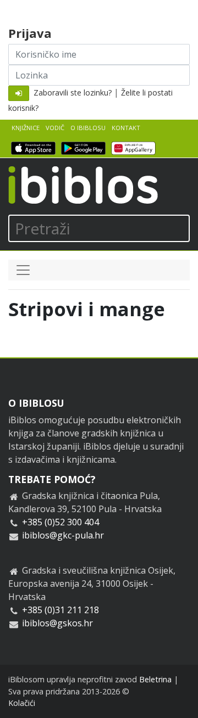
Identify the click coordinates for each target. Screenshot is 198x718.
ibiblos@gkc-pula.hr (63, 535)
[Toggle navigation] (23, 270)
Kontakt (126, 128)
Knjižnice (26, 128)
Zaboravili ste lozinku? (73, 92)
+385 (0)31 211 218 (60, 610)
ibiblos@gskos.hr (57, 623)
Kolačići (21, 703)
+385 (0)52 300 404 (60, 522)
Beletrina (155, 679)
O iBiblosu (88, 128)
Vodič (55, 128)
